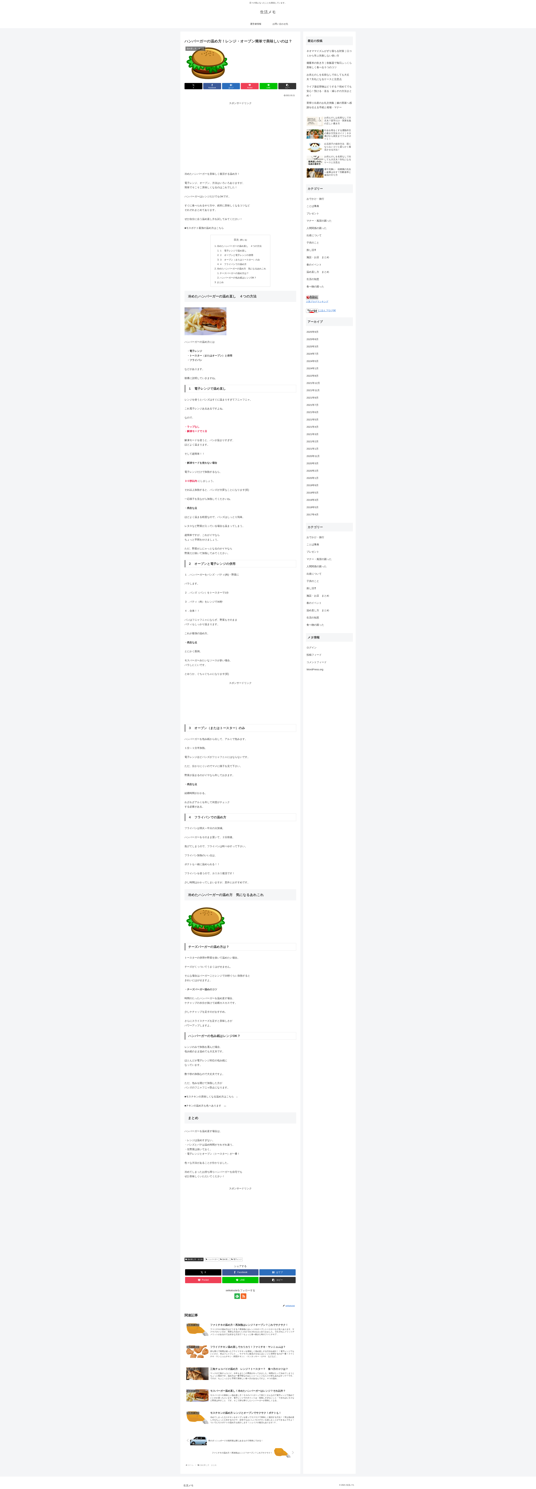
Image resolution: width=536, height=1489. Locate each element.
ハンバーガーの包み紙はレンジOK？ (238, 277)
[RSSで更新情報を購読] (243, 1296)
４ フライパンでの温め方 (233, 264)
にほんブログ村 (327, 310)
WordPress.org (315, 669)
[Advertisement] (240, 143)
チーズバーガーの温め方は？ (234, 273)
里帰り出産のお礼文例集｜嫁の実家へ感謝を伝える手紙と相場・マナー (329, 105)
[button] (287, 86)
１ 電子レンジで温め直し (233, 250)
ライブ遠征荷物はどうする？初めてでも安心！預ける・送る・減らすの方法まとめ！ (329, 91)
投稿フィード (314, 654)
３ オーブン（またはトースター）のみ (240, 259)
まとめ (220, 282)
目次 (236, 239)
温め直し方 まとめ (195, 1259)
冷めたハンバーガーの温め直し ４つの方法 (239, 246)
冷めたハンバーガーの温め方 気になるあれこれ (241, 268)
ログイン (312, 647)
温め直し (225, 1259)
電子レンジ (237, 1259)
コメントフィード (317, 662)
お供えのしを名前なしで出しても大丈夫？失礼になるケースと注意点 (328, 77)
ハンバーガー (213, 1259)
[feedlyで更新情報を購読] (237, 1296)
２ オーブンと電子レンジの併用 (236, 255)
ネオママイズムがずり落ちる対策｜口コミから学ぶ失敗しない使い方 (329, 53)
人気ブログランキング (317, 301)
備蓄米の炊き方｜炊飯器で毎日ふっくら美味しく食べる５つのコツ (329, 65)
